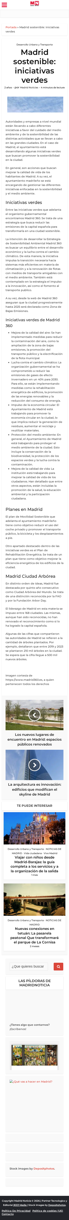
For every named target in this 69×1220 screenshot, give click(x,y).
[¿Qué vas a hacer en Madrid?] (34, 1104)
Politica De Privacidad (16, 1210)
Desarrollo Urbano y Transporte (34, 44)
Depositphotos (44, 1168)
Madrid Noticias (29, 87)
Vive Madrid (50, 853)
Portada (11, 27)
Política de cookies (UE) (47, 1210)
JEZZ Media (20, 1205)
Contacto (8, 1214)
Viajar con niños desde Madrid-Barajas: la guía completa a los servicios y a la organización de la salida (34, 864)
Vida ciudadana (33, 853)
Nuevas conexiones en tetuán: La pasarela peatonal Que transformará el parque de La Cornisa (34, 935)
